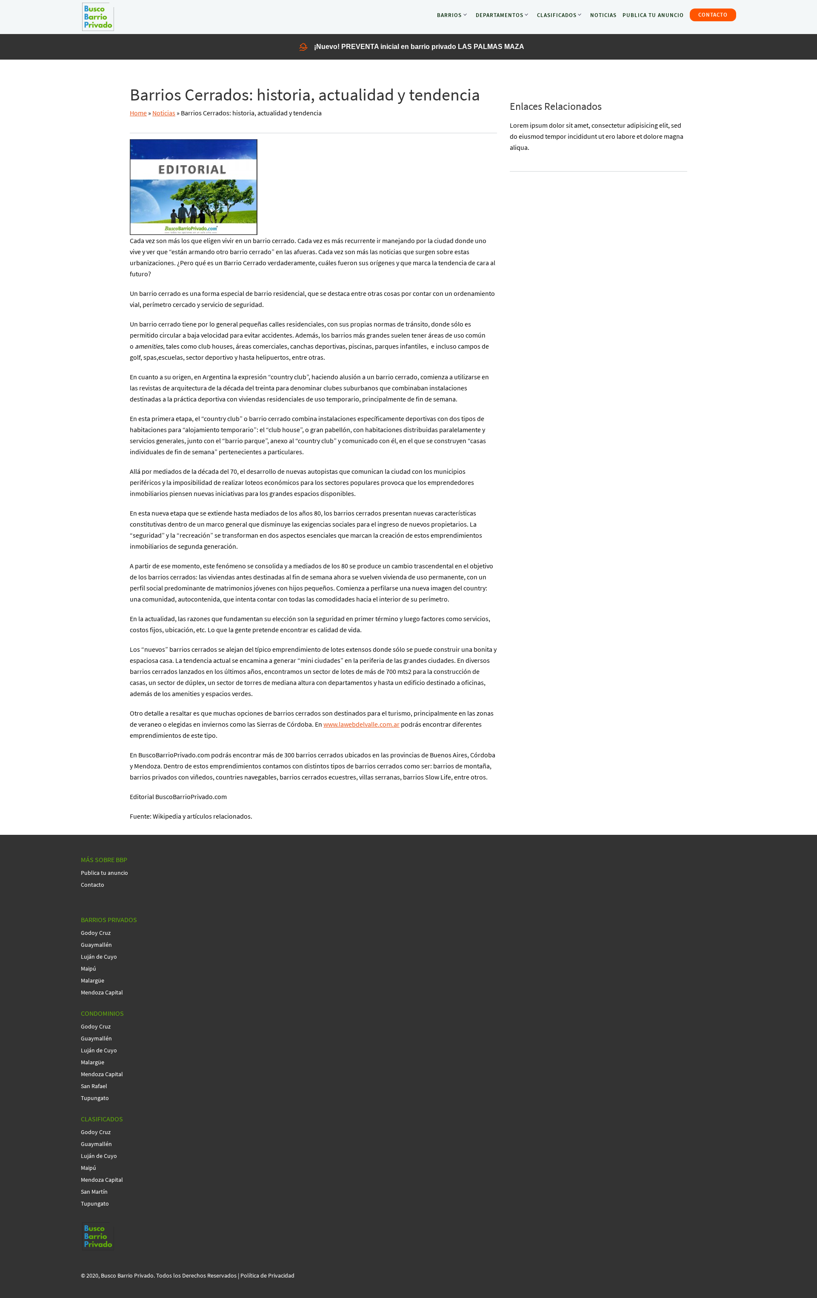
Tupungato (95, 1098)
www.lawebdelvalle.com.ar (361, 724)
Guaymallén (96, 944)
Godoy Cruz (96, 933)
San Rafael (94, 1086)
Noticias (603, 15)
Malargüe (92, 980)
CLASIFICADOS (557, 15)
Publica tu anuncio (653, 15)
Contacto (713, 14)
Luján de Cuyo (99, 956)
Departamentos (499, 15)
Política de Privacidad (267, 1275)
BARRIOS (449, 15)
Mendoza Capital (102, 992)
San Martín (94, 1191)
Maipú (88, 968)
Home (138, 113)
